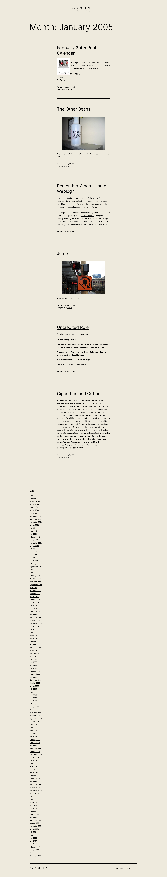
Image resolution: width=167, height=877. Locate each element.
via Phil (60, 157)
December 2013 (35, 516)
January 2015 (34, 507)
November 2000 (36, 856)
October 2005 (35, 683)
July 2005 (33, 689)
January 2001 (34, 850)
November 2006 (36, 647)
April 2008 (33, 608)
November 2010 (35, 582)
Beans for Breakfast (84, 8)
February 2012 (35, 564)
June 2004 (33, 728)
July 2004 (33, 725)
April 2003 (33, 769)
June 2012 (33, 552)
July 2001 (33, 832)
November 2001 (35, 820)
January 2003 (35, 778)
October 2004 (35, 716)
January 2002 (35, 814)
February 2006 (35, 671)
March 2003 (34, 772)
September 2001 (36, 826)
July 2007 (33, 629)
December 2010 (35, 579)
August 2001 (34, 829)
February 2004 (35, 740)
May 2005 (33, 695)
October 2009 (35, 594)
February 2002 (35, 811)
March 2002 (34, 808)
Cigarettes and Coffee (78, 393)
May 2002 (33, 802)
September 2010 (36, 585)
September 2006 (36, 653)
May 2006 (33, 662)
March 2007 (34, 638)
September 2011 (35, 567)
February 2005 (35, 704)
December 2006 (35, 644)
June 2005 (33, 692)
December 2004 (35, 710)
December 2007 (35, 614)
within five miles (91, 154)
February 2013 (35, 537)
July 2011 (33, 570)
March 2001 (34, 844)
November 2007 (35, 617)
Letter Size (61, 77)
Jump (62, 253)
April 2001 (33, 841)
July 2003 (33, 760)
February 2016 (35, 498)
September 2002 (36, 790)
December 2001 (35, 817)
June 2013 (33, 531)
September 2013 (36, 522)
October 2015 (35, 501)
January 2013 (34, 540)
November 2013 (35, 519)
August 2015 (34, 504)
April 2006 (33, 665)
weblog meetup (87, 216)
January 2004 (35, 743)
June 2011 (33, 573)
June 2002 (33, 799)
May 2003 (33, 766)
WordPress (133, 868)
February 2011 (35, 576)
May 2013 (33, 534)
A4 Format (61, 80)
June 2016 (33, 495)
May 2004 (33, 731)
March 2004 (34, 737)
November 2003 (36, 748)
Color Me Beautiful (100, 221)
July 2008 (33, 605)
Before (69, 89)
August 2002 (34, 793)
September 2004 (36, 719)
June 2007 (33, 632)
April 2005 (33, 698)
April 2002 (33, 805)
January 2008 (35, 611)
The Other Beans (73, 109)
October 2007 (35, 620)
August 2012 (34, 546)
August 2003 (34, 757)
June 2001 (33, 835)
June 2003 (33, 763)
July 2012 (33, 549)
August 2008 (34, 602)
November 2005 (36, 680)
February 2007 (35, 641)
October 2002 (35, 787)
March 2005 (34, 701)
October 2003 (35, 752)
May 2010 (33, 588)
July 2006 (33, 659)
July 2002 (33, 796)
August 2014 (34, 510)
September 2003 (36, 754)
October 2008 (35, 599)
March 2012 (34, 561)
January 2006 (35, 674)
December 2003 (35, 745)
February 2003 (35, 775)
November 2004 (36, 713)
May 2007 (33, 635)
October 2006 (35, 650)
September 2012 (36, 543)
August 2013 (34, 525)
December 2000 (35, 853)
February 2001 (35, 847)
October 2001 (35, 823)
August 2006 (34, 656)
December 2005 (35, 677)
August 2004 (34, 722)
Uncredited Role (73, 327)
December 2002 (35, 781)
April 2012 (33, 558)
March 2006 (34, 668)
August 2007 (34, 626)
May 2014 (33, 513)
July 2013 (33, 528)
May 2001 (33, 838)
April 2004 (33, 734)
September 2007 (36, 623)
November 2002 (36, 784)
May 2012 (33, 555)
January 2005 (35, 707)
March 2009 (34, 597)
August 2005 (34, 686)
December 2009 (35, 591)
